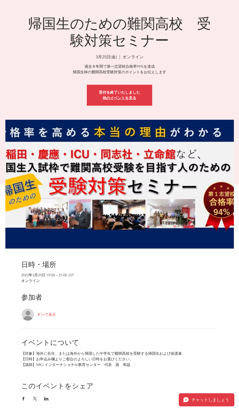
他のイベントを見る (119, 98)
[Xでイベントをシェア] (35, 398)
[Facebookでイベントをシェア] (23, 398)
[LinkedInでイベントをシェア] (46, 398)
